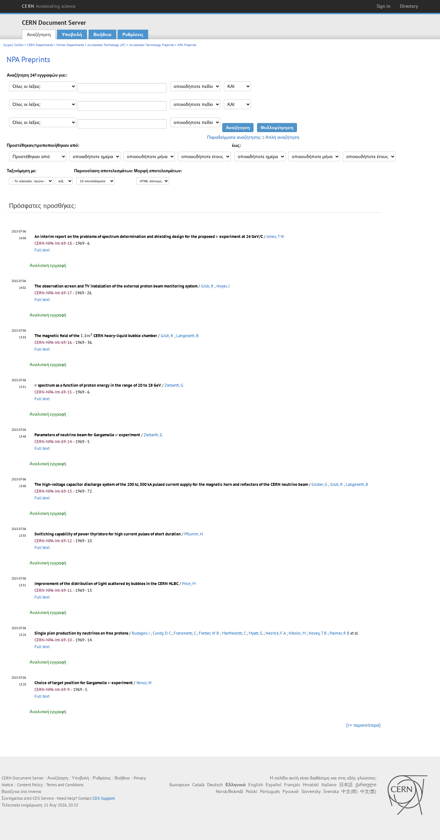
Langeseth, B (187, 335)
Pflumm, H (193, 534)
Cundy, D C (162, 633)
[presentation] (217, 236)
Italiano (329, 785)
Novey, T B (318, 633)
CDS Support (103, 798)
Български (179, 785)
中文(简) (349, 791)
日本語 (346, 785)
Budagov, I (141, 633)
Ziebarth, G (174, 385)
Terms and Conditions (64, 785)
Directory (409, 6)
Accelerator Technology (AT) (106, 45)
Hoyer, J (223, 286)
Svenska (331, 791)
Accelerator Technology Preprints (151, 45)
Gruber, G (319, 484)
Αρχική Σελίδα (13, 45)
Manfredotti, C (234, 633)
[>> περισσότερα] (363, 725)
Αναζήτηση (39, 34)
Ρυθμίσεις (132, 34)
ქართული (365, 785)
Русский (290, 791)
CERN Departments (40, 45)
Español (274, 785)
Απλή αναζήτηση (282, 137)
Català (198, 785)
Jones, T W (275, 236)
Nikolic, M (297, 633)
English (255, 785)
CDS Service (43, 798)
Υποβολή (72, 34)
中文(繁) (368, 791)
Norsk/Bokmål (229, 791)
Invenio (34, 791)
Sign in (383, 6)
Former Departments (70, 45)
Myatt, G (256, 633)
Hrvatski (311, 785)
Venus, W (144, 682)
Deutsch (215, 785)
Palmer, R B (339, 633)
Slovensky (310, 791)
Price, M (189, 583)
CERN (48, 6)
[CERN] (407, 795)
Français (292, 785)
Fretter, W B (209, 633)
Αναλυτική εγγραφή (48, 265)
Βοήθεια (102, 34)
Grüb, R (207, 286)
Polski (251, 791)
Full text (42, 250)
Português (270, 791)
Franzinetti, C (185, 633)
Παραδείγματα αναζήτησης (234, 137)
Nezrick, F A (275, 633)
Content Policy (30, 785)
